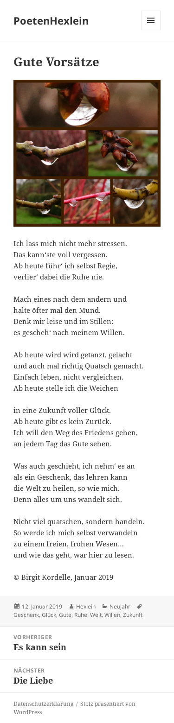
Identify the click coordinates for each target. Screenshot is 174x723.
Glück (49, 615)
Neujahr (120, 606)
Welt (96, 615)
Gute (65, 615)
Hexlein (86, 606)
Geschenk (26, 615)
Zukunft (132, 615)
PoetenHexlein (51, 20)
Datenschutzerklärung (43, 704)
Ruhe (80, 615)
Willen (112, 615)
